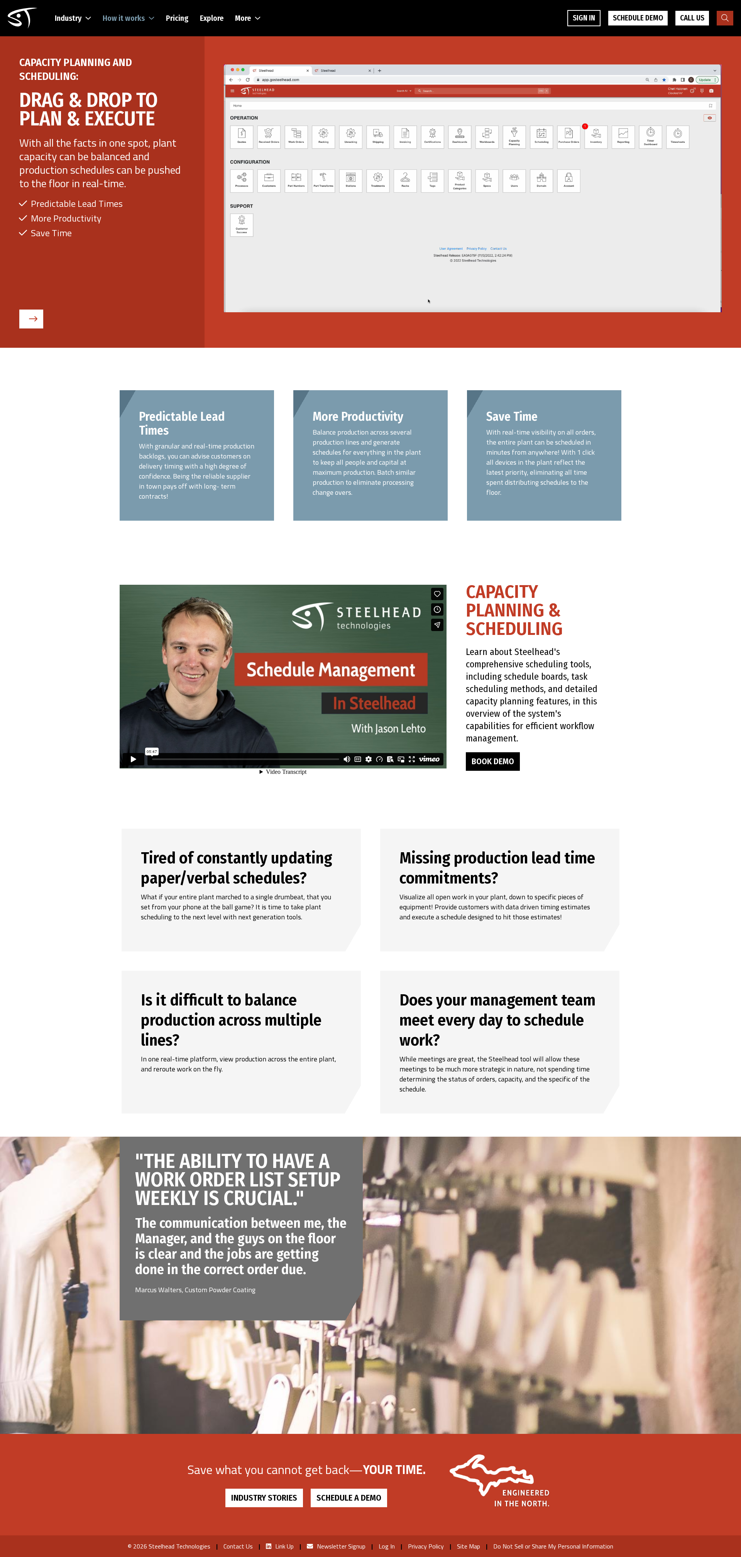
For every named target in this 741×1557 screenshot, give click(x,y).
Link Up (284, 1546)
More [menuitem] (243, 18)
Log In (387, 1546)
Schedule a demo (348, 1498)
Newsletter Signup (341, 1546)
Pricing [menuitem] (177, 18)
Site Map (468, 1546)
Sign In (584, 18)
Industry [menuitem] (68, 18)
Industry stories (264, 1498)
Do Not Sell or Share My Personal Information (553, 1546)
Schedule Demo (638, 18)
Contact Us (238, 1546)
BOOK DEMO (493, 761)
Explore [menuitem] (211, 18)
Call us (692, 18)
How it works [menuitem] (124, 18)
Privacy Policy (426, 1546)
